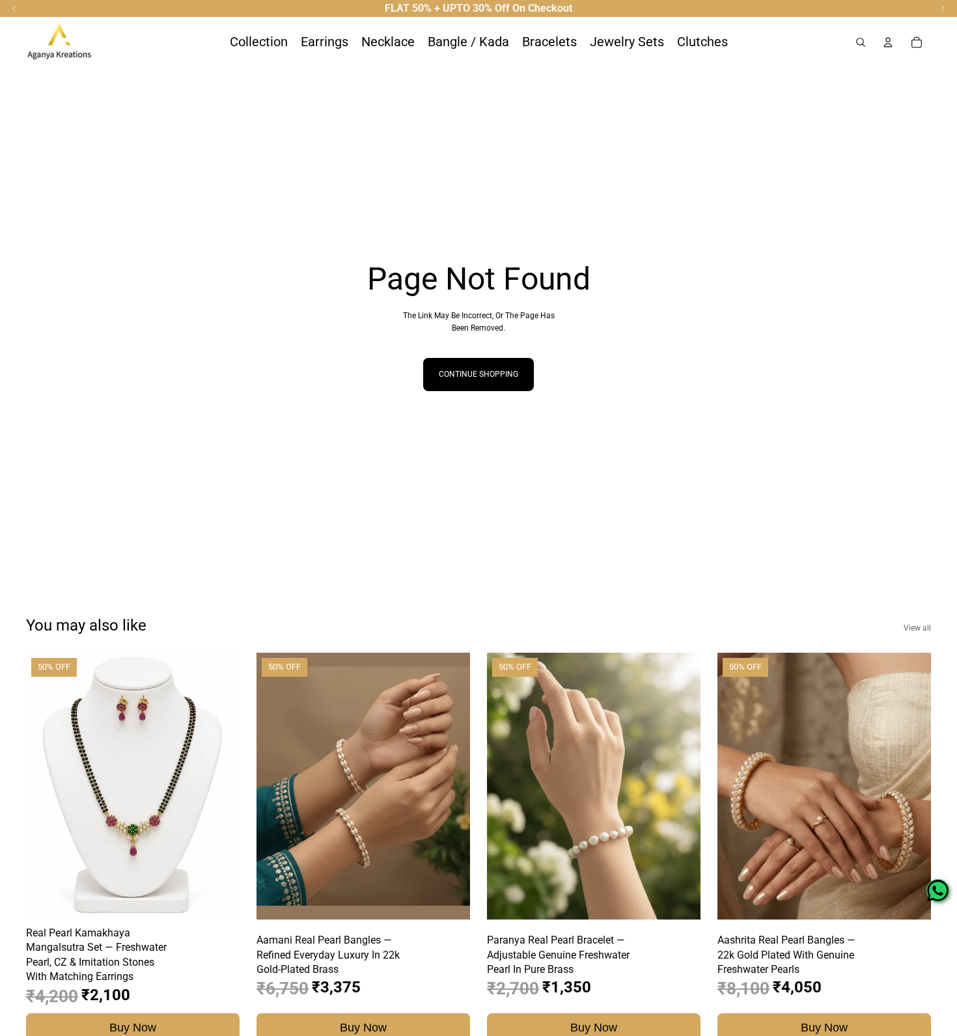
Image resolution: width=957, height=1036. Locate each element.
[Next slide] (220, 786)
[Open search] (860, 42)
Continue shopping (478, 374)
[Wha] (937, 890)
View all (917, 628)
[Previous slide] (45, 786)
